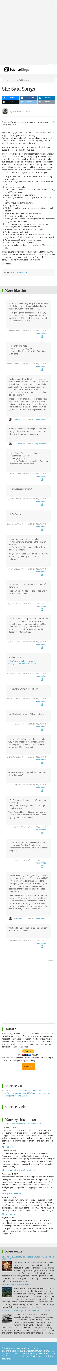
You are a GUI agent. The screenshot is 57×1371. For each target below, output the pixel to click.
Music (12, 272)
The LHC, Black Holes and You (16, 1284)
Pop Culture (22, 272)
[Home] (17, 70)
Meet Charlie (8, 1147)
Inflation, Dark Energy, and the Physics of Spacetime (26, 1310)
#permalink (41, 333)
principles (8, 80)
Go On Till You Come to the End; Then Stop (21, 1124)
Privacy (43, 1348)
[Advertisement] (28, 33)
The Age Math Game (11, 1193)
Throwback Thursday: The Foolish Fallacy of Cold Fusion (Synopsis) (28, 1258)
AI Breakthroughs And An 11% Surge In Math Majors (27, 1093)
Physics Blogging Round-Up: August (19, 1170)
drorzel (16, 111)
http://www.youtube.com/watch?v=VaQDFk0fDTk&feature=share (22, 662)
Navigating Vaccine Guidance (17, 1095)
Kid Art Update (8, 1214)
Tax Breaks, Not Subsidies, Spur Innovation (23, 1090)
